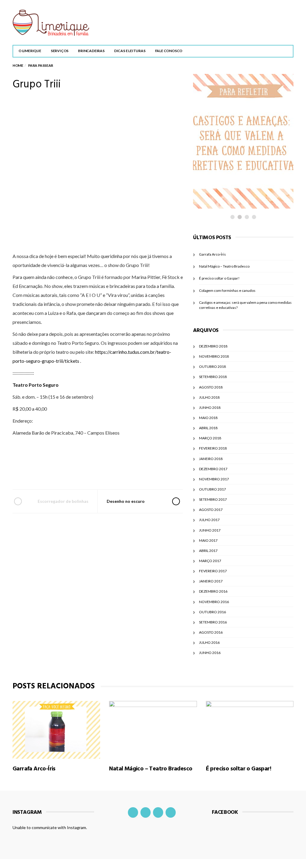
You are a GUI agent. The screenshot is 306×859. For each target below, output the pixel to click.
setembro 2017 (213, 499)
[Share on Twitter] (81, 472)
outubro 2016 (212, 612)
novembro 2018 (214, 356)
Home (18, 65)
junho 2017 (210, 530)
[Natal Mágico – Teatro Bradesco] (153, 730)
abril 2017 (208, 550)
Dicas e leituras (130, 50)
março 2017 (210, 560)
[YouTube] (158, 812)
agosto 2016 (211, 632)
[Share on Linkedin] (129, 472)
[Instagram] (145, 812)
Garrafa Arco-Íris (212, 254)
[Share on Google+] (97, 472)
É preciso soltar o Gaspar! (219, 278)
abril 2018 (208, 428)
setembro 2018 (213, 376)
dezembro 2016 (213, 591)
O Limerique (30, 50)
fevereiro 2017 (213, 571)
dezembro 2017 (213, 469)
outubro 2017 (212, 489)
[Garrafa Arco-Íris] (56, 730)
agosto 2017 (211, 509)
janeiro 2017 (211, 581)
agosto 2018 (211, 387)
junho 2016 (210, 652)
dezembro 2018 (213, 346)
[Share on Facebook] (65, 472)
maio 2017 (208, 540)
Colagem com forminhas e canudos (227, 290)
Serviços (59, 50)
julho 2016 (209, 642)
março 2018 (210, 438)
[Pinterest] (171, 812)
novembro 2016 (214, 602)
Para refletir (221, 156)
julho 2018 (209, 397)
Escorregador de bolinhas (63, 501)
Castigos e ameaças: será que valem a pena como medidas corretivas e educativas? (236, 179)
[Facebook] (133, 812)
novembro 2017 (214, 479)
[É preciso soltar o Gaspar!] (249, 730)
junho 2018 (210, 407)
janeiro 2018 (211, 458)
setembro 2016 (213, 622)
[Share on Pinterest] (113, 472)
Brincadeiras (91, 50)
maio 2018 (208, 417)
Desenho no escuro (126, 501)
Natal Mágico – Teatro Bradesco (224, 266)
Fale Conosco (169, 50)
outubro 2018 (212, 366)
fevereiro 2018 (213, 448)
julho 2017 (209, 519)
